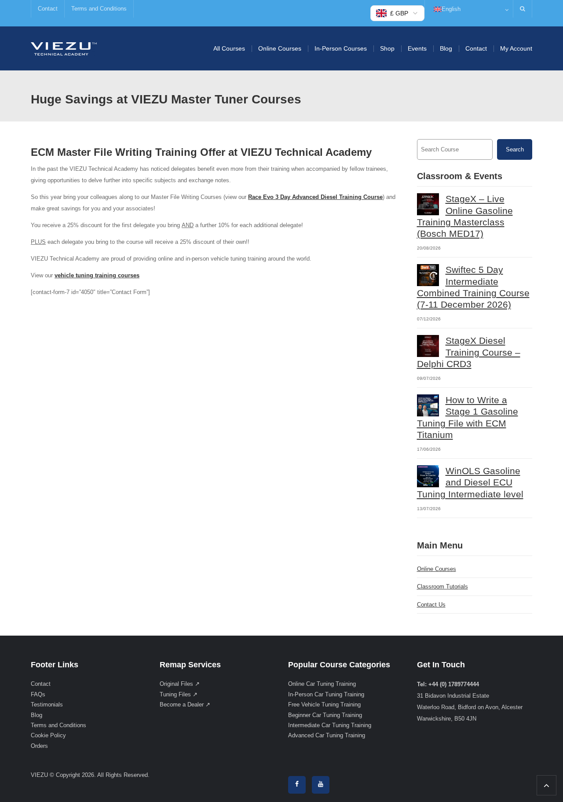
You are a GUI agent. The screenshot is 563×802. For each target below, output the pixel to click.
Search (515, 149)
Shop (387, 48)
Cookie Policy (48, 735)
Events (417, 48)
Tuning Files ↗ (178, 694)
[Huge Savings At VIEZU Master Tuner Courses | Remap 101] (64, 48)
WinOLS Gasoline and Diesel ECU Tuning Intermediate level (470, 482)
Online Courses (279, 48)
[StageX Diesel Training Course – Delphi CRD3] (428, 346)
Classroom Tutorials (442, 586)
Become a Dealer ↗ (185, 704)
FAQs (38, 694)
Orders (39, 746)
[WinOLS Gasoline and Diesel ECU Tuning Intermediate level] (428, 476)
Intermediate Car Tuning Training (329, 725)
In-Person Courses (340, 48)
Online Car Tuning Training (322, 684)
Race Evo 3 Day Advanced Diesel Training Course (315, 197)
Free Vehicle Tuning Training (324, 704)
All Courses (229, 48)
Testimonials (47, 704)
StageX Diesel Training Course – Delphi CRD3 (468, 352)
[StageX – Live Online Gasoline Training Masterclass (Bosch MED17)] (428, 204)
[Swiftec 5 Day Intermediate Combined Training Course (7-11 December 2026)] (428, 275)
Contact (48, 8)
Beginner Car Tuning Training (325, 715)
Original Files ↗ (180, 684)
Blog (446, 48)
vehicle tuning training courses (97, 275)
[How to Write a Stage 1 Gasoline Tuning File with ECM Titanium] (428, 405)
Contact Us (431, 604)
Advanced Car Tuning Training (326, 735)
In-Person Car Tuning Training (326, 694)
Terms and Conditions (99, 8)
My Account (516, 48)
